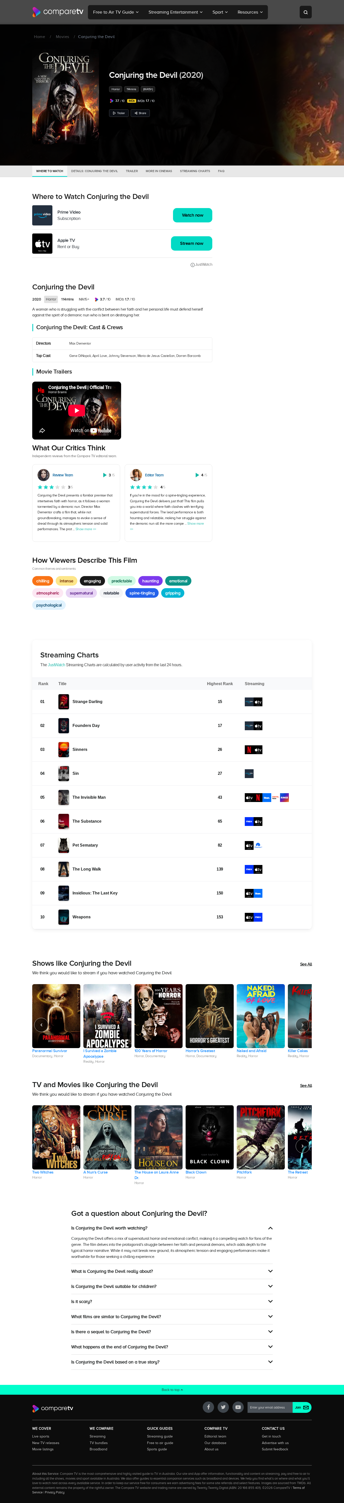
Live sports (40, 1436)
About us (211, 1449)
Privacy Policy (54, 1492)
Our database (215, 1443)
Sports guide (157, 1449)
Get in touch (271, 1436)
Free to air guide (160, 1443)
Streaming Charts (195, 171)
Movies (62, 37)
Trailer (121, 113)
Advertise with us (275, 1443)
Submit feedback (275, 1449)
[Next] (303, 1025)
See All (306, 964)
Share (142, 113)
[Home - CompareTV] (58, 12)
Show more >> (86, 529)
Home (39, 37)
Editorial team (215, 1436)
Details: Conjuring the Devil (94, 171)
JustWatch (203, 264)
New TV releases (45, 1443)
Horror (116, 89)
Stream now (191, 243)
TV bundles (99, 1443)
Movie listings (43, 1449)
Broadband (98, 1449)
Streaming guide (160, 1436)
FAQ (221, 171)
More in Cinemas (159, 171)
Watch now (192, 215)
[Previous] (41, 1025)
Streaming (98, 1436)
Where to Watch (49, 171)
